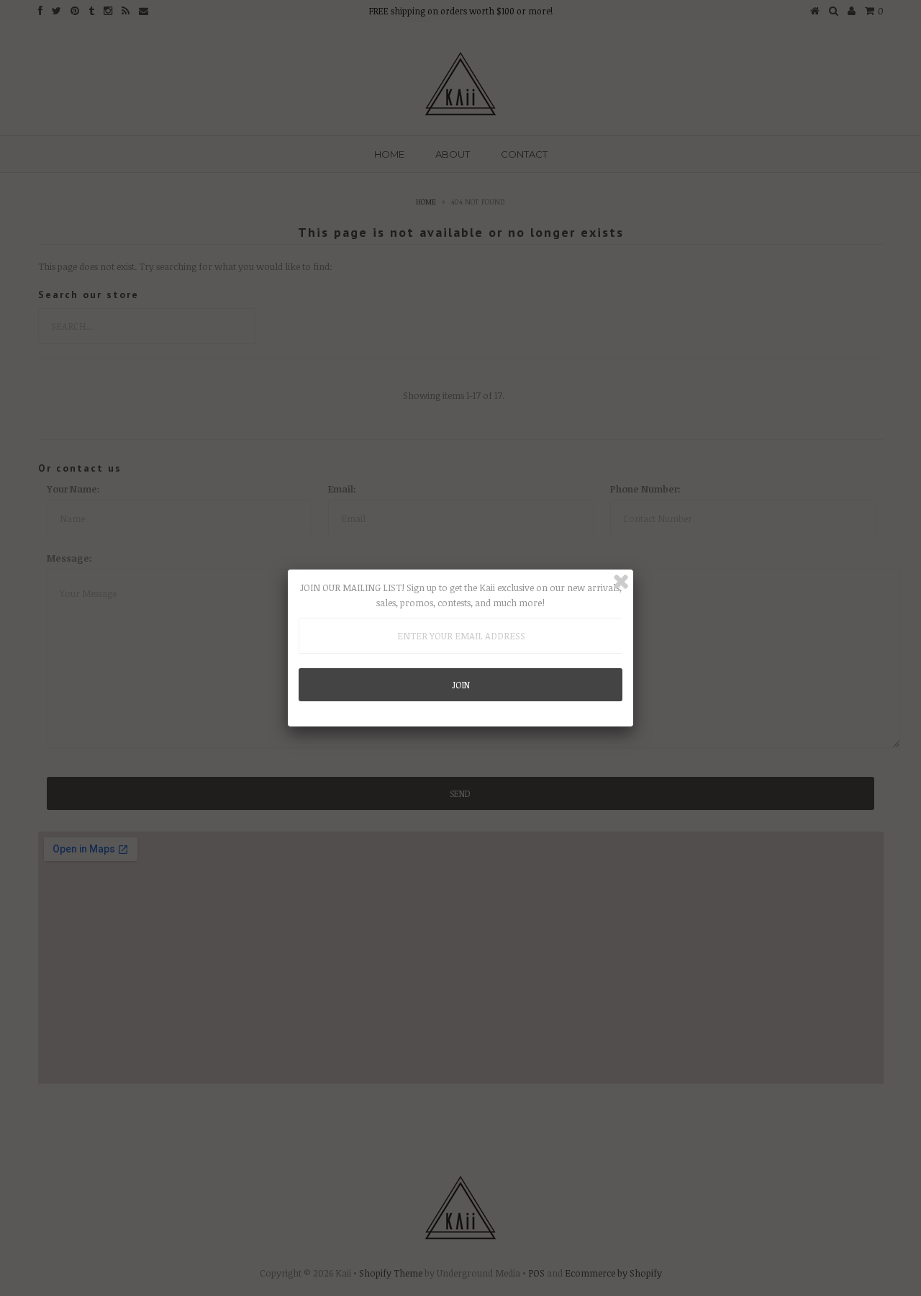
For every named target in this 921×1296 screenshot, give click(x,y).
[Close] (621, 582)
